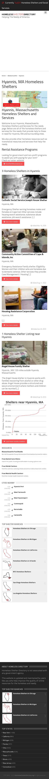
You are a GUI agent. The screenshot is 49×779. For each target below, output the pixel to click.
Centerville (18, 515)
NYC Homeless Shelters (22, 572)
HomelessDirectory (19, 14)
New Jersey (7, 763)
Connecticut (7, 767)
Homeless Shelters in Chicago (24, 528)
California (6, 736)
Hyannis (21, 76)
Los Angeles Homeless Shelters (25, 593)
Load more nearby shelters (15, 441)
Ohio (4, 748)
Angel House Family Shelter (16, 366)
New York (6, 732)
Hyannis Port (19, 486)
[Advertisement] (24, 46)
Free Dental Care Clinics (11, 459)
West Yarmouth (20, 492)
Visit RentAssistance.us (13, 163)
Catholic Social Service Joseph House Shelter (24, 200)
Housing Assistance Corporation (18, 311)
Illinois (5, 759)
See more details (11, 221)
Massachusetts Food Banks (12, 452)
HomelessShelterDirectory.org (24, 775)
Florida (5, 744)
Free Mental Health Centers (12, 473)
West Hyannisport (20, 498)
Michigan (6, 740)
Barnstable (18, 509)
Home (4, 76)
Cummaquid (18, 504)
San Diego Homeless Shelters (24, 582)
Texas (5, 755)
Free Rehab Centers (9, 466)
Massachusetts (12, 76)
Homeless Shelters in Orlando (24, 561)
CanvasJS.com (43, 435)
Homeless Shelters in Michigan (25, 539)
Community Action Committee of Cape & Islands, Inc (22, 255)
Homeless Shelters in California (25, 550)
